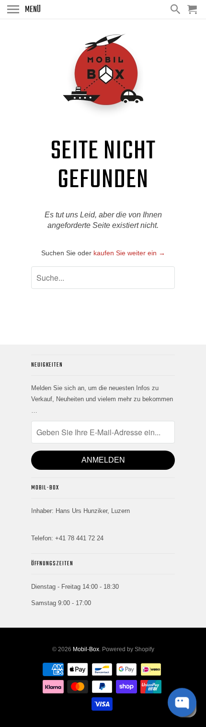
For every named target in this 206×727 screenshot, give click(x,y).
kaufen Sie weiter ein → (129, 253)
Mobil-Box (86, 649)
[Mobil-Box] (103, 77)
